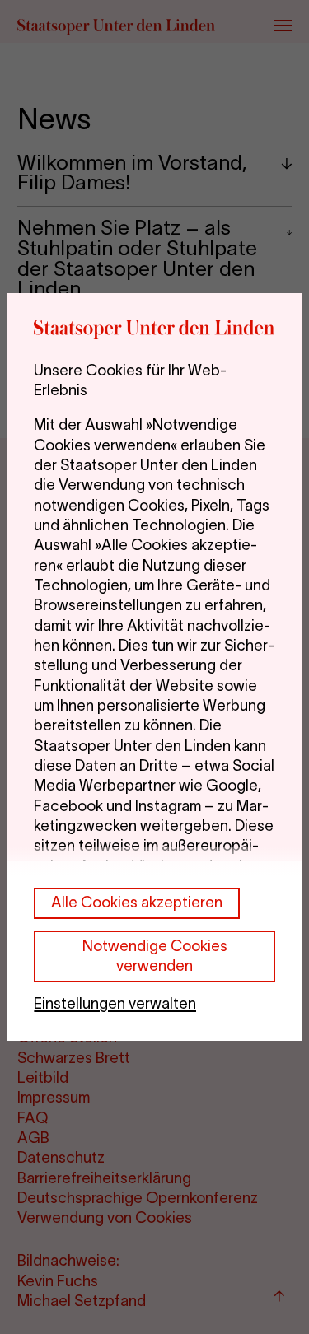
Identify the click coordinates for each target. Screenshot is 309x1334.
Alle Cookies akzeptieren (136, 902)
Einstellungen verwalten (115, 1003)
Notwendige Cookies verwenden (154, 955)
